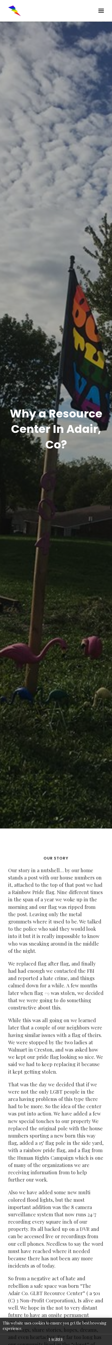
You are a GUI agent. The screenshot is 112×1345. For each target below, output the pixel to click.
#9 (46, 993)
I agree (56, 1339)
